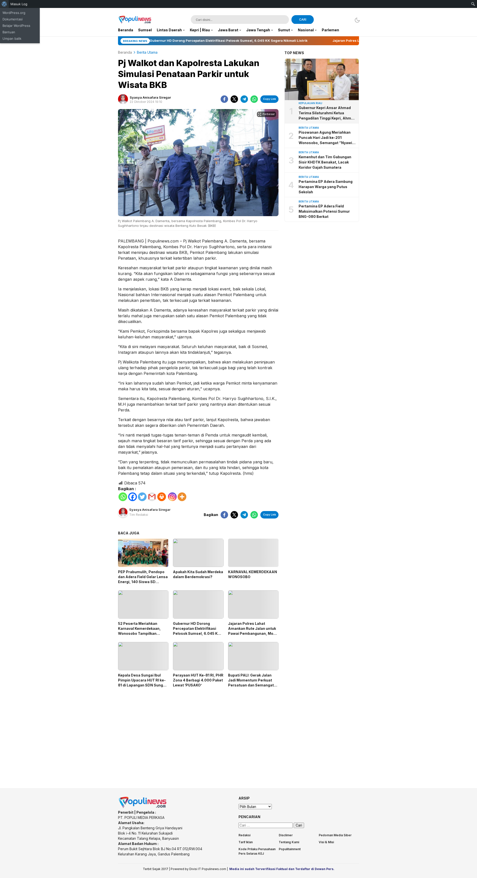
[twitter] (234, 99)
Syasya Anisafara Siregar (150, 97)
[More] (182, 496)
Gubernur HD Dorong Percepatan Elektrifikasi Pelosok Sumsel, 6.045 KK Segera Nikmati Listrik (196, 630)
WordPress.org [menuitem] (13, 13)
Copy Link (269, 98)
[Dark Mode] (356, 20)
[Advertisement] (198, 733)
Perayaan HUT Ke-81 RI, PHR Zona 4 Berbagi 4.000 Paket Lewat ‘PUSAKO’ (198, 680)
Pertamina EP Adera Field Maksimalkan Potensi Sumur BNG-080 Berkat (324, 211)
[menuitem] (4, 4)
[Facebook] (132, 496)
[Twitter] (142, 496)
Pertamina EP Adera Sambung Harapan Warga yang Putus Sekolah (326, 186)
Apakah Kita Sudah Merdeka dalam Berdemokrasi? (198, 574)
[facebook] (224, 99)
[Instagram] (172, 496)
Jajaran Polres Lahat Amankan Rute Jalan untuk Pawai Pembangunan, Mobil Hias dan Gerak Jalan (253, 630)
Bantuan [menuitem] (8, 32)
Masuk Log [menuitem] (18, 4)
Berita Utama (147, 52)
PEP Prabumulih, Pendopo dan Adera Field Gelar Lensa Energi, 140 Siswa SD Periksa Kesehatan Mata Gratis (143, 582)
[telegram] (244, 99)
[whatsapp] (254, 99)
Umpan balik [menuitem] (11, 38)
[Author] (123, 99)
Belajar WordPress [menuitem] (16, 26)
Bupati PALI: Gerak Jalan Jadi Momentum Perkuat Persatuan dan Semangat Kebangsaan (251, 682)
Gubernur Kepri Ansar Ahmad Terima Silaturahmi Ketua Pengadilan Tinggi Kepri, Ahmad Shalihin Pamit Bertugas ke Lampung (327, 113)
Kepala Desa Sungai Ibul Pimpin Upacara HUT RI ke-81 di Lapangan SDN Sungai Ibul (142, 682)
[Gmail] (152, 496)
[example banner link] (143, 807)
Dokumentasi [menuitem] (12, 19)
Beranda (125, 52)
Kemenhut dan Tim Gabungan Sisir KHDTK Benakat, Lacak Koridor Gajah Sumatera (325, 162)
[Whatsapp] (123, 496)
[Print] (161, 496)
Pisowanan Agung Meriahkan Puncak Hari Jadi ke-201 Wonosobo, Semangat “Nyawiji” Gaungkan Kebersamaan (327, 137)
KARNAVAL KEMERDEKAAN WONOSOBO (252, 574)
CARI (302, 19)
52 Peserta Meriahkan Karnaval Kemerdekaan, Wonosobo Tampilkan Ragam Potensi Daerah (139, 630)
